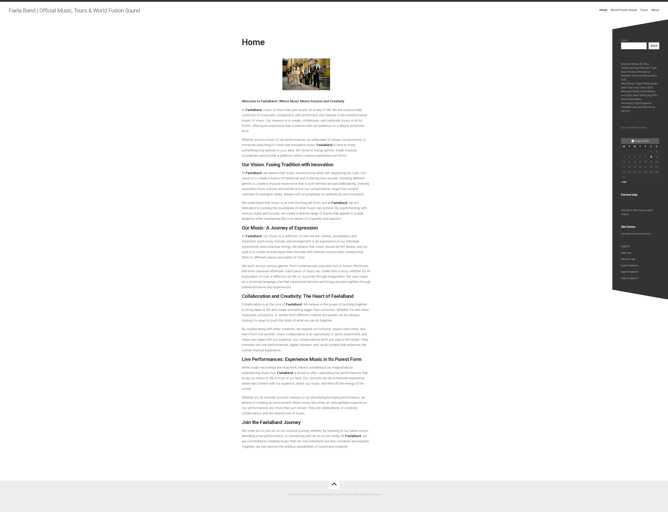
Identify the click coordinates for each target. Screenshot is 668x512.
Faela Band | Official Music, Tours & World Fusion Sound (74, 10)
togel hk (625, 246)
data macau (639, 210)
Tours (644, 10)
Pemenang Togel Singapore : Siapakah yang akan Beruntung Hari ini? (638, 107)
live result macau (642, 233)
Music (655, 10)
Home (603, 10)
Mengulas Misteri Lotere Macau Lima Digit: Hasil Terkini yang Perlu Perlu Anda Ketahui (639, 95)
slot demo (626, 210)
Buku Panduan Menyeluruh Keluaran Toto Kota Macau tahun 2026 (639, 75)
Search (625, 40)
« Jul (623, 182)
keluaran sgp (628, 259)
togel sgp (626, 252)
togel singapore (629, 265)
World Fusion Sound (624, 10)
